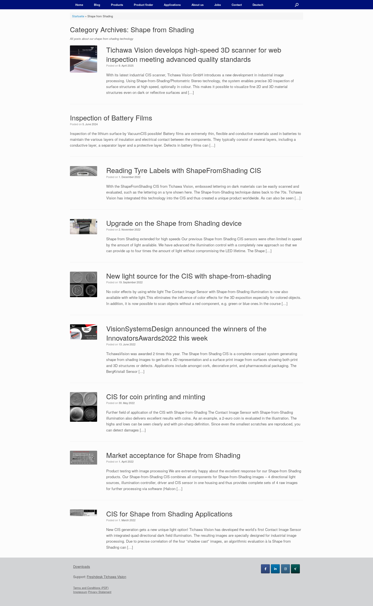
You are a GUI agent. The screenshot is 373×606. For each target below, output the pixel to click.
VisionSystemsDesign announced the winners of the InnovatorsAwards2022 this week (186, 333)
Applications (172, 5)
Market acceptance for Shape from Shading (173, 455)
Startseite (78, 16)
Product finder (143, 5)
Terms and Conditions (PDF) (91, 588)
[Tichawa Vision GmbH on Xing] (295, 568)
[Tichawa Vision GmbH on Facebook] (265, 568)
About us (197, 5)
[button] (296, 4)
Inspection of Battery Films (111, 117)
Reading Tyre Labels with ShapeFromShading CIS (183, 170)
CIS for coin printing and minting (155, 396)
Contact (237, 5)
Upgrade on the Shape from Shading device (174, 223)
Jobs (217, 5)
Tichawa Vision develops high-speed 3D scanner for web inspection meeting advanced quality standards (193, 54)
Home (79, 5)
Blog (97, 5)
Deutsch (258, 5)
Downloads (81, 566)
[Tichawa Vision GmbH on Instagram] (285, 568)
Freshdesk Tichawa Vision (106, 576)
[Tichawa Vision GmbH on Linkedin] (275, 568)
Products (117, 5)
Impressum (80, 592)
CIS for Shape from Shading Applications (169, 513)
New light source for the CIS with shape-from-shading (188, 276)
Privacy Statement (99, 592)
